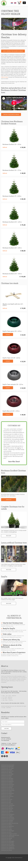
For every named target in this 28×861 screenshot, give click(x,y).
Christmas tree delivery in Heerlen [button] (11, 114)
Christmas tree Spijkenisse (7, 826)
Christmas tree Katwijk (6, 838)
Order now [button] (8, 499)
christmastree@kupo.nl (9, 745)
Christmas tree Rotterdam (7, 766)
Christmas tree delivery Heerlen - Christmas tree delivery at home (3, 3)
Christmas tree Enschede (7, 780)
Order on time (4, 77)
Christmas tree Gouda (6, 829)
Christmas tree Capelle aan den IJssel (10, 835)
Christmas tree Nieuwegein (7, 841)
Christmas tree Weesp (6, 850)
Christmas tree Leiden (6, 795)
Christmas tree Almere (6, 775)
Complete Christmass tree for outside (12, 507)
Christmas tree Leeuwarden (7, 805)
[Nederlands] (12, 3)
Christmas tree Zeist (6, 839)
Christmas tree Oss (5, 813)
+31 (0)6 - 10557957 (6, 707)
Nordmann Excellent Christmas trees (13, 471)
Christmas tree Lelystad (7, 821)
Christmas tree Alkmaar (6, 807)
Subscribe (6, 728)
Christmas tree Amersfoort (7, 784)
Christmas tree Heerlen (6, 810)
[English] (15, 3)
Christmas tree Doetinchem (7, 845)
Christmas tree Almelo (6, 824)
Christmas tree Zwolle (6, 792)
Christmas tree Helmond (7, 808)
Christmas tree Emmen (6, 799)
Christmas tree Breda (6, 777)
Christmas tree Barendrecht (7, 848)
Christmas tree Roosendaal (7, 818)
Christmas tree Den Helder (7, 844)
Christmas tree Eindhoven (7, 771)
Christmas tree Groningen (7, 774)
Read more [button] (8, 535)
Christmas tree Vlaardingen (7, 830)
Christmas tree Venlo (6, 801)
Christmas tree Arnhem (6, 787)
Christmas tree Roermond (7, 842)
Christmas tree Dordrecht (7, 796)
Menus (25, 2)
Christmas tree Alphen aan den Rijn (9, 823)
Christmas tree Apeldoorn (7, 781)
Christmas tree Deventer (7, 804)
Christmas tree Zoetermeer (7, 790)
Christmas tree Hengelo (7, 816)
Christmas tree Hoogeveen (7, 847)
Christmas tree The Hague (7, 768)
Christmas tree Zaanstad (7, 786)
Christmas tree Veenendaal (7, 836)
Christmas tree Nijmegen (7, 778)
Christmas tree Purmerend (7, 817)
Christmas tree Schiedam (7, 820)
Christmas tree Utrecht (6, 769)
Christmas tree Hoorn (6, 827)
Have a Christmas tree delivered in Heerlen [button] (13, 51)
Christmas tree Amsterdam (7, 765)
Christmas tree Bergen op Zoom (9, 833)
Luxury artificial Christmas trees (14, 542)
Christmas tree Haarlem (7, 783)
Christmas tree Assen (6, 832)
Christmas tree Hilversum (7, 811)
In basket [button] (8, 334)
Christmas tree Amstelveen (7, 814)
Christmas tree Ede (5, 798)
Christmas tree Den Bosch (7, 789)
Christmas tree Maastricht (7, 793)
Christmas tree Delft (6, 802)
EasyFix (4, 576)
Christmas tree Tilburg (6, 772)
